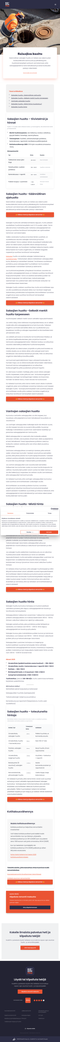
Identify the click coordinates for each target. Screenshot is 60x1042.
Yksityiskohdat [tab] (30, 513)
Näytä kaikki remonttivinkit (30, 73)
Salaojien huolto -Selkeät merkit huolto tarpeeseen (29, 98)
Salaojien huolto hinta (19, 107)
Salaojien (9, 256)
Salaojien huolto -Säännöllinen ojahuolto (26, 95)
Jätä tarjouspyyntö (30, 948)
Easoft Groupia (44, 1039)
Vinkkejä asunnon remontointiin (18, 878)
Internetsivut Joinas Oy (34, 1033)
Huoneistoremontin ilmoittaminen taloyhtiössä (24, 874)
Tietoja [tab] (49, 513)
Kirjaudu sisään (31, 1028)
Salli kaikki (49, 532)
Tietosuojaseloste (24, 1033)
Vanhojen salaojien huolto (20, 101)
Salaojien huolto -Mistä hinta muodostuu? (26, 104)
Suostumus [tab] (10, 513)
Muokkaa (29, 532)
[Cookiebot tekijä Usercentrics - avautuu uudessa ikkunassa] (52, 509)
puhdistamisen (11, 259)
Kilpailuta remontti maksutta (30, 991)
